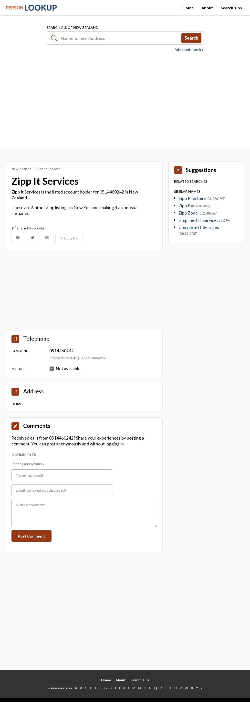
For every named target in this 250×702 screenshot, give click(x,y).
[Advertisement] (125, 99)
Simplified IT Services (198, 220)
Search (191, 38)
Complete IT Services (198, 227)
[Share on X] (32, 238)
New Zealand (21, 169)
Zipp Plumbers (192, 198)
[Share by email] (47, 238)
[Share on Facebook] (17, 238)
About (207, 7)
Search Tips (231, 7)
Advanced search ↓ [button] (189, 50)
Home (188, 7)
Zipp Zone (188, 213)
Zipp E (184, 205)
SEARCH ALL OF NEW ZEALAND (72, 27)
